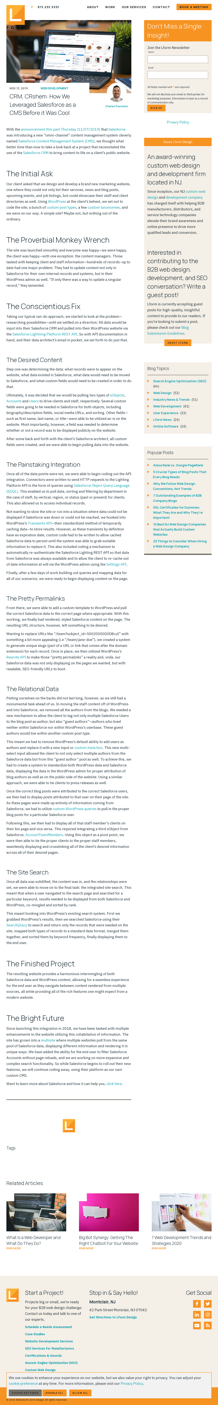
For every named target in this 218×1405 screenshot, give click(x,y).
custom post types (61, 207)
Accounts (14, 401)
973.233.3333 (48, 7)
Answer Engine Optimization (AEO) (51, 1363)
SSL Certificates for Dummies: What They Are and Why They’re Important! (178, 512)
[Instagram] (208, 1315)
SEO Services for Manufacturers (49, 1348)
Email (150, 67)
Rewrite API (16, 657)
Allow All (80, 1392)
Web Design (162, 393)
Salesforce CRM (36, 152)
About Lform (178, 342)
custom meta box (88, 747)
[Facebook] (197, 1304)
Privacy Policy (178, 122)
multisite (48, 1040)
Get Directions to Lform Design (113, 1317)
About (93, 7)
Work (110, 7)
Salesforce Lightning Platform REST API (44, 334)
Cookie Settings (25, 1392)
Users (34, 401)
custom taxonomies (104, 207)
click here (114, 1083)
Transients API (40, 523)
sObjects (117, 395)
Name (151, 52)
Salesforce (116, 129)
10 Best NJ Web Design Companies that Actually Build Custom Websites (179, 529)
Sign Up (156, 107)
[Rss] (208, 1325)
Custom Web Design (40, 1370)
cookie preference (23, 1383)
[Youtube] (197, 1325)
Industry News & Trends (171, 399)
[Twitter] (208, 1304)
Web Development (54, 88)
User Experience (166, 413)
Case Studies (35, 1334)
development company (184, 197)
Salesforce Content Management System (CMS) (56, 141)
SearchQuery (16, 925)
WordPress (57, 201)
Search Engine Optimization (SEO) (180, 381)
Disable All (54, 1392)
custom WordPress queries (75, 808)
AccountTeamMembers (44, 834)
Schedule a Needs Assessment (48, 1327)
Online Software (166, 426)
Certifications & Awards (43, 1355)
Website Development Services (49, 1341)
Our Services (134, 7)
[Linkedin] (197, 1315)
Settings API (116, 564)
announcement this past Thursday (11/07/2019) (60, 129)
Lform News (162, 419)
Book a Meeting (194, 7)
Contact (161, 7)
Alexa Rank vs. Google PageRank (178, 465)
